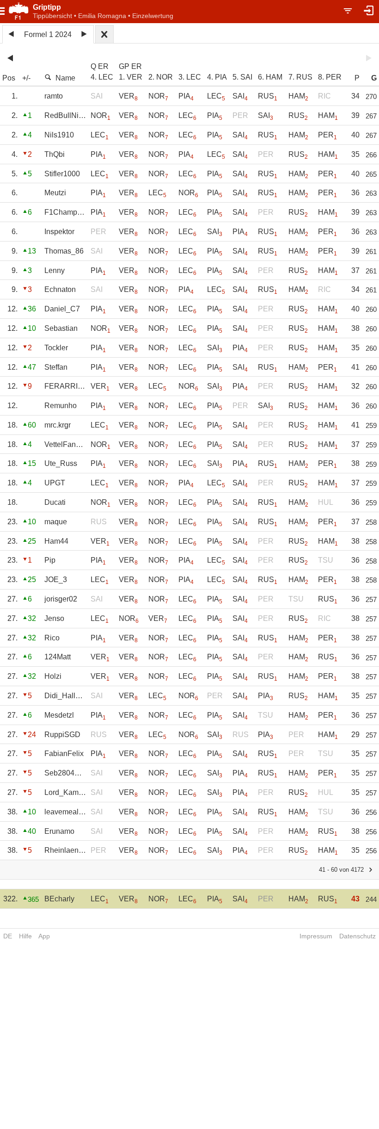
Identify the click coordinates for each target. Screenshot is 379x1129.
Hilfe (25, 936)
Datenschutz (357, 936)
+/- (26, 78)
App (44, 936)
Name (65, 78)
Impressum (316, 936)
